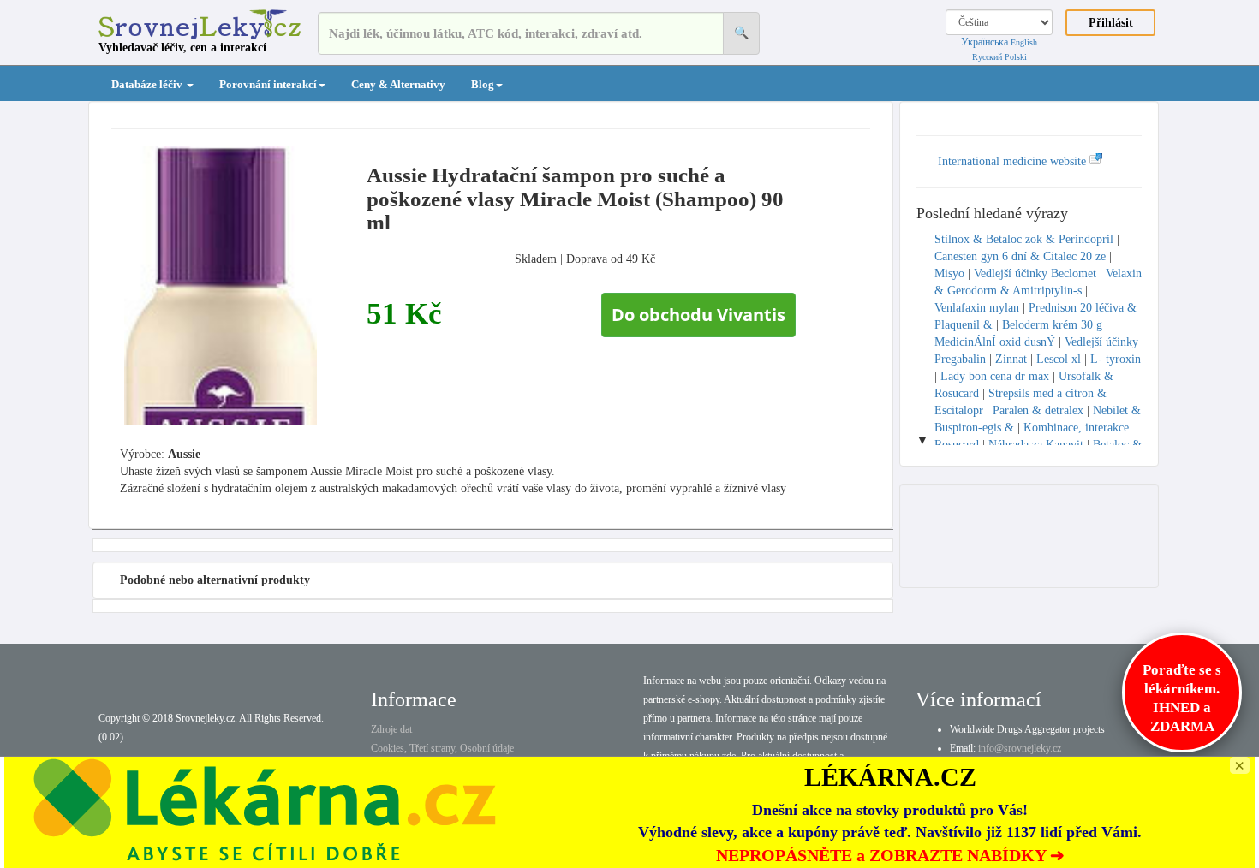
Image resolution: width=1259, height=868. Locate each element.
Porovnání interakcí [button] (268, 84)
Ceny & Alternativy (398, 84)
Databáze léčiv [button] (148, 84)
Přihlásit (1111, 22)
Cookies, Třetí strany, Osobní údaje (442, 748)
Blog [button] (482, 84)
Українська (984, 42)
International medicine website (1013, 161)
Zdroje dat (391, 729)
